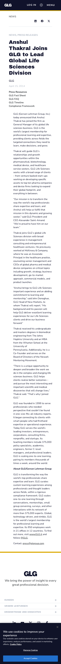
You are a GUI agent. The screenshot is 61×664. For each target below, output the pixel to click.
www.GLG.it (35, 534)
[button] (35, 21)
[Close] (57, 627)
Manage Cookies (30, 650)
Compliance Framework (21, 106)
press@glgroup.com (33, 543)
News (12, 35)
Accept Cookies (30, 658)
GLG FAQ (14, 99)
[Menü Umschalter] (51, 5)
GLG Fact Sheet (17, 95)
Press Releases (27, 35)
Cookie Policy (16, 644)
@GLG (24, 537)
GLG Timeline (16, 102)
